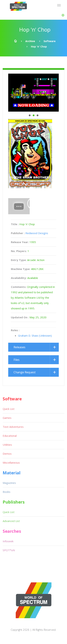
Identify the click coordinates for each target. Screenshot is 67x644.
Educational (10, 435)
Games (7, 418)
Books (6, 492)
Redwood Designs (36, 233)
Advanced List (11, 521)
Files (16, 360)
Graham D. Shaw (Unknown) (35, 335)
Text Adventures (13, 426)
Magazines (9, 483)
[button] (63, 15)
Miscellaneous (11, 462)
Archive (30, 41)
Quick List (8, 409)
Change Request (25, 372)
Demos (7, 453)
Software (50, 41)
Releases (19, 347)
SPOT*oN (9, 550)
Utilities (7, 444)
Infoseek (8, 541)
